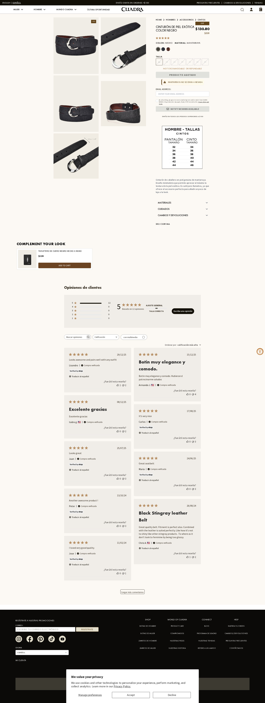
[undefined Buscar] (242, 9)
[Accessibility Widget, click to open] (260, 351)
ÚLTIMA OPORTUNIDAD (98, 9)
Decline (172, 695)
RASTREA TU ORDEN (236, 626)
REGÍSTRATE (87, 629)
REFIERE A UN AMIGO (207, 648)
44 (205, 62)
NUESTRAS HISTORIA (177, 648)
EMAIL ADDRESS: (163, 89)
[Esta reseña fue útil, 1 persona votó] (118, 385)
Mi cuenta (20, 660)
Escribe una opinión (183, 311)
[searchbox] (74, 337)
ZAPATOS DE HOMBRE (148, 641)
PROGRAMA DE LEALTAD (207, 633)
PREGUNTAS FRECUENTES (208, 2)
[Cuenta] (251, 9)
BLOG (206, 626)
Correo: (19, 625)
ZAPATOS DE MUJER (148, 648)
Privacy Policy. (122, 686)
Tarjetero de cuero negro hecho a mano (60, 251)
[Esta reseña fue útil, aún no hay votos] (187, 394)
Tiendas (258, 2)
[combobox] (106, 337)
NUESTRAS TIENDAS (206, 641)
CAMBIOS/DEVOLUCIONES (236, 633)
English (6, 2)
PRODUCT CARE (177, 626)
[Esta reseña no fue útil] (123, 385)
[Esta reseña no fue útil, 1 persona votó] (123, 573)
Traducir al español (80, 376)
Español (17, 2)
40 (190, 62)
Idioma (18, 647)
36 (174, 62)
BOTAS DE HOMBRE (148, 626)
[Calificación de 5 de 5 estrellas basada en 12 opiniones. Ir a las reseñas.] (163, 38)
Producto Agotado (182, 74)
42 (197, 62)
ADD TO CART (65, 265)
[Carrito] (261, 9)
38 (182, 62)
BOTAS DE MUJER (147, 633)
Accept (131, 695)
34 (167, 62)
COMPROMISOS (177, 633)
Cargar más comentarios (132, 592)
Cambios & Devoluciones (237, 2)
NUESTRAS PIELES (177, 641)
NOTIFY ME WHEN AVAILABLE (185, 109)
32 (159, 62)
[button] (18, 9)
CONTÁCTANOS (236, 648)
